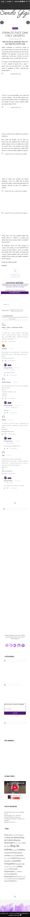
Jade (18, 871)
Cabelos (21, 849)
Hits (10, 869)
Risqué (6, 881)
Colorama (19, 855)
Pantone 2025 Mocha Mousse (12, 817)
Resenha (22, 879)
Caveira (12, 856)
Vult (17, 881)
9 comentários (14, 293)
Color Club (7, 858)
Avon (13, 835)
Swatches (12, 881)
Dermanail (22, 858)
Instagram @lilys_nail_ (8, 431)
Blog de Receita (18, 843)
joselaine (13, 370)
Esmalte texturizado (9, 866)
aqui (25, 58)
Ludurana (13, 874)
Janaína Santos (14, 407)
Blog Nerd (14, 850)
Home (2, 1)
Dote (11, 861)
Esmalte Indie (20, 864)
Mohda (20, 876)
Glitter (20, 866)
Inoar (15, 871)
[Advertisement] (15, 901)
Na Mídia (9, 1)
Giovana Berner (14, 282)
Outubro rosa (11, 879)
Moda (16, 876)
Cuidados (14, 858)
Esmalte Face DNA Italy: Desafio (15, 34)
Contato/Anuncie (19, 1)
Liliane (12, 443)
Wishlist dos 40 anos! (10, 822)
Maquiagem (9, 876)
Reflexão (16, 879)
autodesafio (18, 47)
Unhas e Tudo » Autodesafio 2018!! (12, 327)
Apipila (6, 146)
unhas (15, 28)
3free (6, 835)
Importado (9, 871)
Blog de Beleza (13, 837)
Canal (6, 853)
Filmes (15, 866)
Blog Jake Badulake (7, 471)
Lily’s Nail (4, 429)
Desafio (7, 861)
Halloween (6, 869)
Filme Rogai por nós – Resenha (12, 815)
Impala (14, 869)
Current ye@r (6, 310)
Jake (12, 483)
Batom (17, 835)
